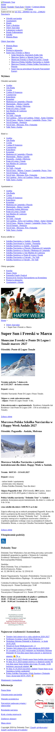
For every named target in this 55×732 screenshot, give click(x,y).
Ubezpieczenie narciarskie (11, 694)
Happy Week (11, 273)
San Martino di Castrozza (16, 111)
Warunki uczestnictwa (10, 699)
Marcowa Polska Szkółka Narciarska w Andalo (30, 62)
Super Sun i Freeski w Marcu (18, 53)
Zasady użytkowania (38, 727)
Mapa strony (6, 723)
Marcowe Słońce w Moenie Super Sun (27, 57)
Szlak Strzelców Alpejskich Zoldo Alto (27, 55)
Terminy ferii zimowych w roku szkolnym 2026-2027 (28, 636)
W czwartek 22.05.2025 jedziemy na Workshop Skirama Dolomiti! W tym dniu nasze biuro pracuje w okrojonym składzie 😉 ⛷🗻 (29, 653)
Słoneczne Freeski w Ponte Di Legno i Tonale (29, 59)
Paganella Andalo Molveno (17, 209)
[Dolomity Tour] (8, 2)
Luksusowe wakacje (14, 30)
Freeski (9, 48)
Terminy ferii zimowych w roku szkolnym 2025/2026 (27, 648)
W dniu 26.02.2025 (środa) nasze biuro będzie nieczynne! (29, 659)
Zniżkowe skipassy (8, 719)
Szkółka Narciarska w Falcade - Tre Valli (22, 257)
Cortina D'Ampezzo (14, 92)
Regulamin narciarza (9, 710)
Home (3, 4)
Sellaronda (10, 113)
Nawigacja (5, 14)
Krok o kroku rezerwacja (11, 714)
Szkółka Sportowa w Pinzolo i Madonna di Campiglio (28, 250)
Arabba (9, 85)
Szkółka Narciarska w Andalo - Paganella (23, 241)
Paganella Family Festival (16, 275)
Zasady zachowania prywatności (14, 730)
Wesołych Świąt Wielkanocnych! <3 (21, 646)
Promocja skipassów (14, 50)
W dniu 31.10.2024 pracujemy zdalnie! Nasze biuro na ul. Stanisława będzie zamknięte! (29, 670)
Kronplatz (10, 99)
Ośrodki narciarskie (14, 18)
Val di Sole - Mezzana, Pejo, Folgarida (21, 125)
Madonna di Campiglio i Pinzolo (19, 101)
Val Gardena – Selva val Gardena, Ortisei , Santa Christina (29, 118)
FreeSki (9, 271)
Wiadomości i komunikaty (11, 680)
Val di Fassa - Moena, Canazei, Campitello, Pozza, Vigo (28, 120)
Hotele (9, 23)
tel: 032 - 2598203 (37, 12)
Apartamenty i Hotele (15, 282)
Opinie (28, 7)
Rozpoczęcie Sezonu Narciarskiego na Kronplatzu (26, 278)
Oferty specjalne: (24, 274)
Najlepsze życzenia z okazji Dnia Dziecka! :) (24, 639)
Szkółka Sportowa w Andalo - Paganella (22, 246)
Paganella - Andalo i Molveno (18, 106)
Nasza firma (6, 690)
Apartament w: (27, 208)
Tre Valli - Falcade (13, 115)
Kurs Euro (19, 7)
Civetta (9, 90)
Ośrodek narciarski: (27, 104)
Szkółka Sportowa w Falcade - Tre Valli (22, 260)
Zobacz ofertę (6, 416)
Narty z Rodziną (12, 25)
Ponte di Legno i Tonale (16, 108)
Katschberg (10, 97)
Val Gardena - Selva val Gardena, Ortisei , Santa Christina (29, 177)
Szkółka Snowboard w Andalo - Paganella (23, 243)
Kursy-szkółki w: (26, 248)
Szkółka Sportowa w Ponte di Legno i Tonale (24, 255)
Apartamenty (11, 21)
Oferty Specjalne (13, 28)
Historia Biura (12, 37)
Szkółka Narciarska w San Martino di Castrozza (25, 253)
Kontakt (10, 7)
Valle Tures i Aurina (14, 127)
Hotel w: (27, 157)
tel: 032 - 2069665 (22, 12)
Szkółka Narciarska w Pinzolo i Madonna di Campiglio (28, 248)
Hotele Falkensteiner (14, 32)
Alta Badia (10, 88)
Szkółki (9, 35)
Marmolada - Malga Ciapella (17, 104)
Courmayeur (11, 95)
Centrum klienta (38, 7)
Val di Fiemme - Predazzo (16, 122)
